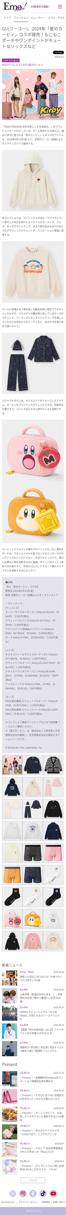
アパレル (13, 64)
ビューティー (38, 17)
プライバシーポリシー (28, 1202)
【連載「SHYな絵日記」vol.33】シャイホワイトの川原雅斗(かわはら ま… (42, 1031)
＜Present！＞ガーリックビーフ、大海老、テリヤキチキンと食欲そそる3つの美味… (42, 1116)
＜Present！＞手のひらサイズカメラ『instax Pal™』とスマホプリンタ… (39, 1132)
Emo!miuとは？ (8, 1202)
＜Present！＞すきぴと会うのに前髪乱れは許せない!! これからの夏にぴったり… (42, 1096)
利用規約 (46, 1202)
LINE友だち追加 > (40, 6)
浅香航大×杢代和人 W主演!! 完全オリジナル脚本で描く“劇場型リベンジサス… (42, 1048)
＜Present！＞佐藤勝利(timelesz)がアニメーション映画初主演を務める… (41, 1079)
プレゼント (25, 1072)
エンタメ (24, 989)
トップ (7, 17)
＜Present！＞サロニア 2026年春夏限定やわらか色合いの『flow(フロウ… (41, 1149)
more (33, 1180)
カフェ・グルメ (56, 17)
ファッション (21, 17)
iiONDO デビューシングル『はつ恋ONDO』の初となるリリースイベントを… (40, 1015)
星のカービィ (36, 64)
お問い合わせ (59, 1202)
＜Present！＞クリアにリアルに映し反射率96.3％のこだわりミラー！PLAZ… (42, 1167)
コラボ (23, 64)
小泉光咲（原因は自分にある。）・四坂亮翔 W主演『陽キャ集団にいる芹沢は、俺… (41, 997)
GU (5, 64)
